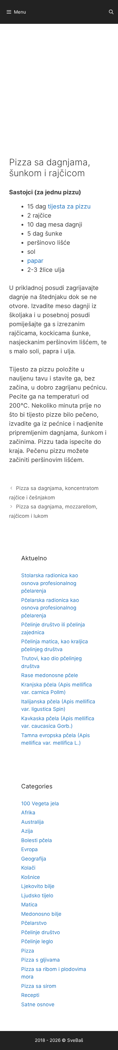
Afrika (28, 813)
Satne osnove (37, 1004)
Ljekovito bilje (37, 886)
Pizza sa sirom (38, 986)
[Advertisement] (59, 86)
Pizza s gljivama (40, 960)
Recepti (30, 995)
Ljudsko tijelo (37, 895)
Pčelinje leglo (37, 941)
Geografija (33, 859)
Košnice (30, 877)
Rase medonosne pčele (49, 675)
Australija (32, 822)
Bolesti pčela (36, 840)
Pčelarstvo (34, 923)
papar (35, 260)
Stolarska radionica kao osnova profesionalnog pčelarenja (49, 583)
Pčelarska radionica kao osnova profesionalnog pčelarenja (50, 608)
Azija (27, 831)
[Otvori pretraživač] (111, 12)
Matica (29, 905)
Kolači (28, 868)
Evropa (29, 849)
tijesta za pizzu (69, 206)
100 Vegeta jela (40, 803)
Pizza (27, 951)
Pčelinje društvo (40, 932)
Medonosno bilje (41, 914)
